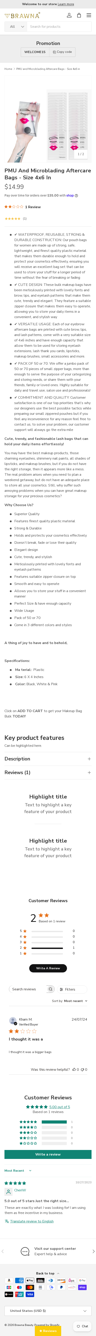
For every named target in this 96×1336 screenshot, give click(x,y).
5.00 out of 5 (59, 1107)
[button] (79, 15)
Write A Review (48, 968)
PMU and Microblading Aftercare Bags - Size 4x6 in (48, 69)
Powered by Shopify (46, 1325)
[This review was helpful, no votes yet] (74, 1069)
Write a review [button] (48, 1154)
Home (8, 69)
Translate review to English (32, 1221)
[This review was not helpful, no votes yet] (82, 1069)
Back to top (45, 1273)
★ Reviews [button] (48, 1331)
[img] (15, 1183)
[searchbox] (27, 989)
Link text (69, 4)
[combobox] (48, 27)
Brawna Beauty (24, 1325)
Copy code (64, 52)
